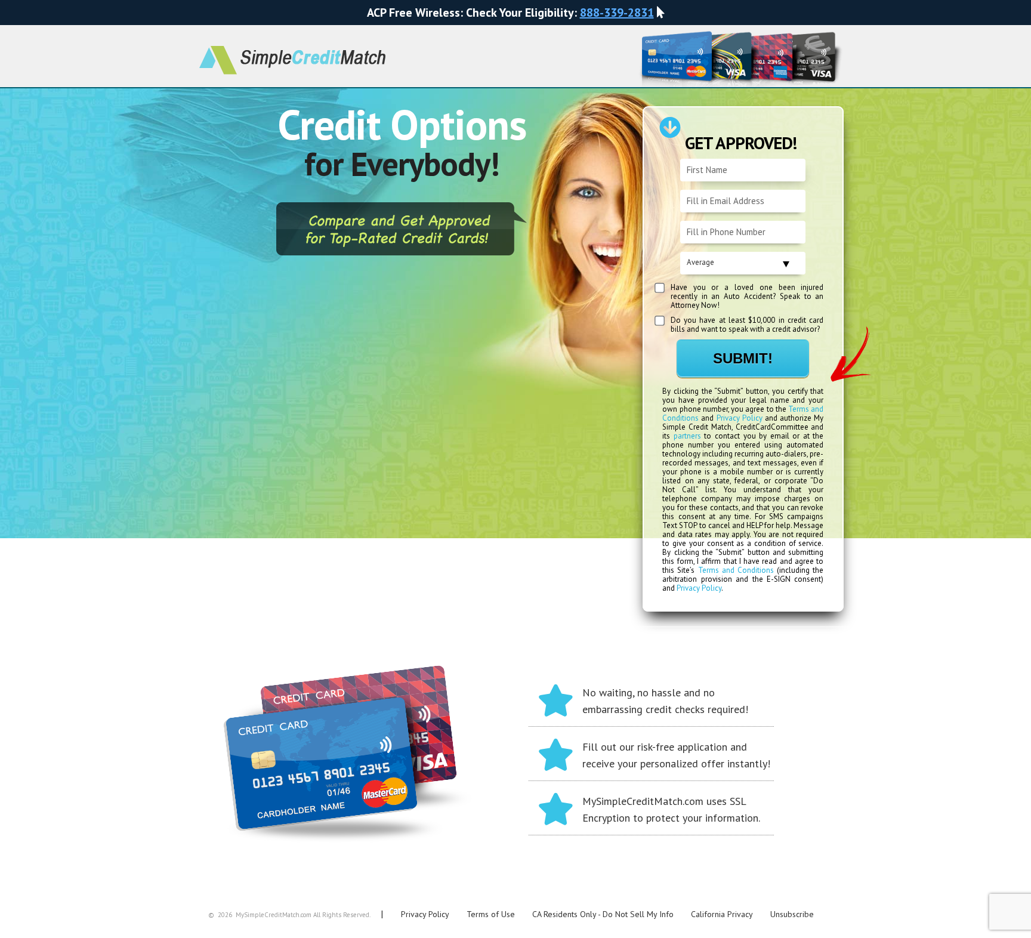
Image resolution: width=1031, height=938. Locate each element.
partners (687, 436)
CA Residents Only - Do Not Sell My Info (603, 914)
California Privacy (722, 914)
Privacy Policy (740, 418)
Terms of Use (491, 914)
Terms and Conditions (736, 570)
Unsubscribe (792, 914)
